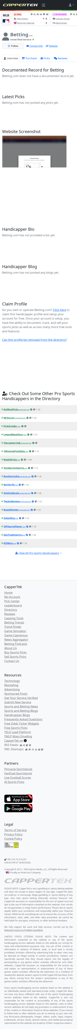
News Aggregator (16, 640)
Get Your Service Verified (21, 698)
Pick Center (12, 601)
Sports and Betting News (21, 706)
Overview (12, 58)
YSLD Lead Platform (17, 732)
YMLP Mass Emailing (18, 736)
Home (8, 593)
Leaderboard (13, 605)
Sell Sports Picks (15, 657)
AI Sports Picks (14, 782)
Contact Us (11, 661)
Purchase (31, 58)
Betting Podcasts (15, 644)
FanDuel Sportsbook (18, 773)
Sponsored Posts (15, 694)
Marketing (11, 685)
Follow (14, 46)
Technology (12, 681)
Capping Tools (13, 618)
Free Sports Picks (16, 728)
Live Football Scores (17, 778)
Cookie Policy (13, 839)
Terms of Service (15, 830)
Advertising (12, 689)
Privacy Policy (13, 834)
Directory (10, 610)
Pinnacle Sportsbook (18, 769)
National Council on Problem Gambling (23, 930)
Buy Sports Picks (15, 652)
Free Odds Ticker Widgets (21, 723)
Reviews (63, 58)
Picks (47, 58)
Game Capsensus (16, 635)
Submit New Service (17, 702)
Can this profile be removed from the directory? (34, 340)
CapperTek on (13, 741)
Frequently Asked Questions (23, 719)
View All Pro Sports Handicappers (39, 553)
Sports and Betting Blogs (21, 711)
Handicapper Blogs (17, 715)
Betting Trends (14, 622)
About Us (10, 648)
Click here (59, 310)
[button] (71, 5)
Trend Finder (12, 627)
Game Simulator (15, 631)
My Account (12, 597)
